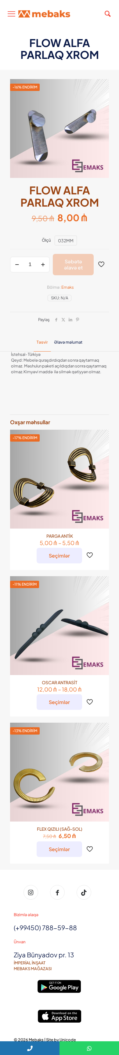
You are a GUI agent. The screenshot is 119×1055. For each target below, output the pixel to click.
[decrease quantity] (17, 264)
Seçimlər (59, 555)
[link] (59, 986)
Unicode (68, 1039)
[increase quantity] (43, 264)
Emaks (67, 287)
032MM (66, 240)
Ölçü (46, 240)
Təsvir (42, 342)
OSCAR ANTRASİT (59, 682)
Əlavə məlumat (68, 342)
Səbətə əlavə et (73, 264)
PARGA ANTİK (59, 536)
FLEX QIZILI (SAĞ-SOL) (59, 829)
